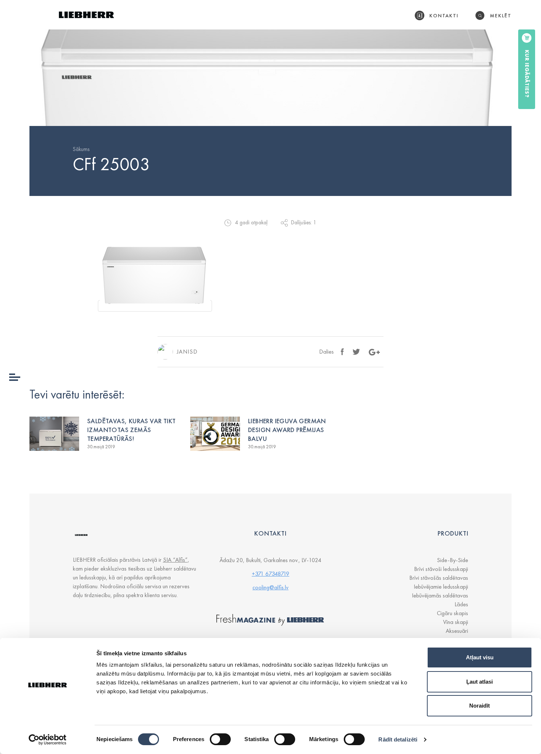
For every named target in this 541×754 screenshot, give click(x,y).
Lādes (461, 604)
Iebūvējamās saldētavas (440, 595)
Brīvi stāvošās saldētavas (438, 578)
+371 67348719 (270, 574)
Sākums (81, 149)
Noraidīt (479, 705)
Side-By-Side (452, 560)
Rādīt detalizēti (397, 739)
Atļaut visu (480, 657)
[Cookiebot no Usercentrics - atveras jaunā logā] (47, 739)
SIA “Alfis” (175, 560)
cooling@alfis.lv (270, 587)
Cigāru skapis (452, 613)
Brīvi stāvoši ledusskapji (441, 569)
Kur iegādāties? (527, 74)
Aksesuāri (457, 631)
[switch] (220, 739)
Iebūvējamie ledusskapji (441, 586)
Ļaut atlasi (479, 681)
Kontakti (444, 15)
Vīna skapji (455, 622)
